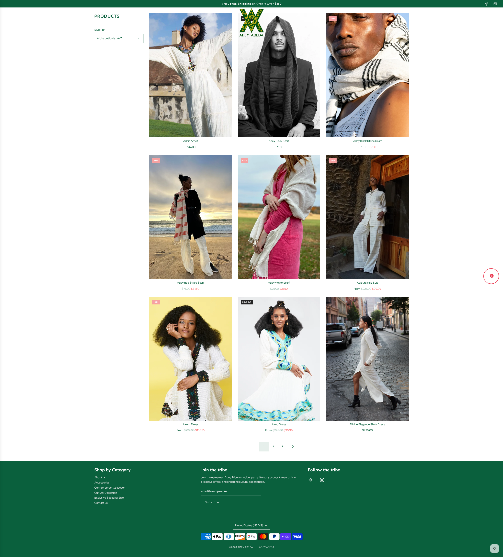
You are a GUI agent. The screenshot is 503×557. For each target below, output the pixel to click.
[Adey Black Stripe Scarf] (367, 75)
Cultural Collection (105, 492)
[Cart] (494, 23)
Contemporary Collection (109, 487)
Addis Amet (190, 141)
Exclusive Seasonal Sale (109, 497)
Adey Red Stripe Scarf (190, 282)
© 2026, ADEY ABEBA (241, 547)
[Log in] (484, 23)
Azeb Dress (279, 424)
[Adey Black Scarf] (279, 75)
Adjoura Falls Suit (367, 282)
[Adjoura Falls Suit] (367, 217)
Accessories (101, 482)
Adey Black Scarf (279, 141)
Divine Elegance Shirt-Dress (367, 424)
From (367, 288)
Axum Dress (190, 424)
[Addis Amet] (190, 75)
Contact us (101, 503)
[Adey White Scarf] (279, 217)
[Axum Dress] (190, 359)
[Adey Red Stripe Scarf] (190, 217)
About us (100, 477)
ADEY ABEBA (266, 547)
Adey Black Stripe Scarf (367, 141)
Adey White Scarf (279, 282)
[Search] (474, 23)
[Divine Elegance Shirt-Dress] (367, 359)
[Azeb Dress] (279, 359)
